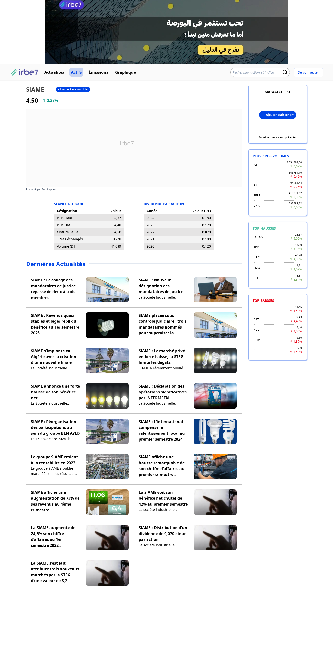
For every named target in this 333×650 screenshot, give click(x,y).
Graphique (125, 72)
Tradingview (49, 189)
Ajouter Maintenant (280, 115)
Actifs (76, 72)
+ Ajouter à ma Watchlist (73, 89)
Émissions (98, 72)
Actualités (54, 72)
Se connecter (308, 72)
